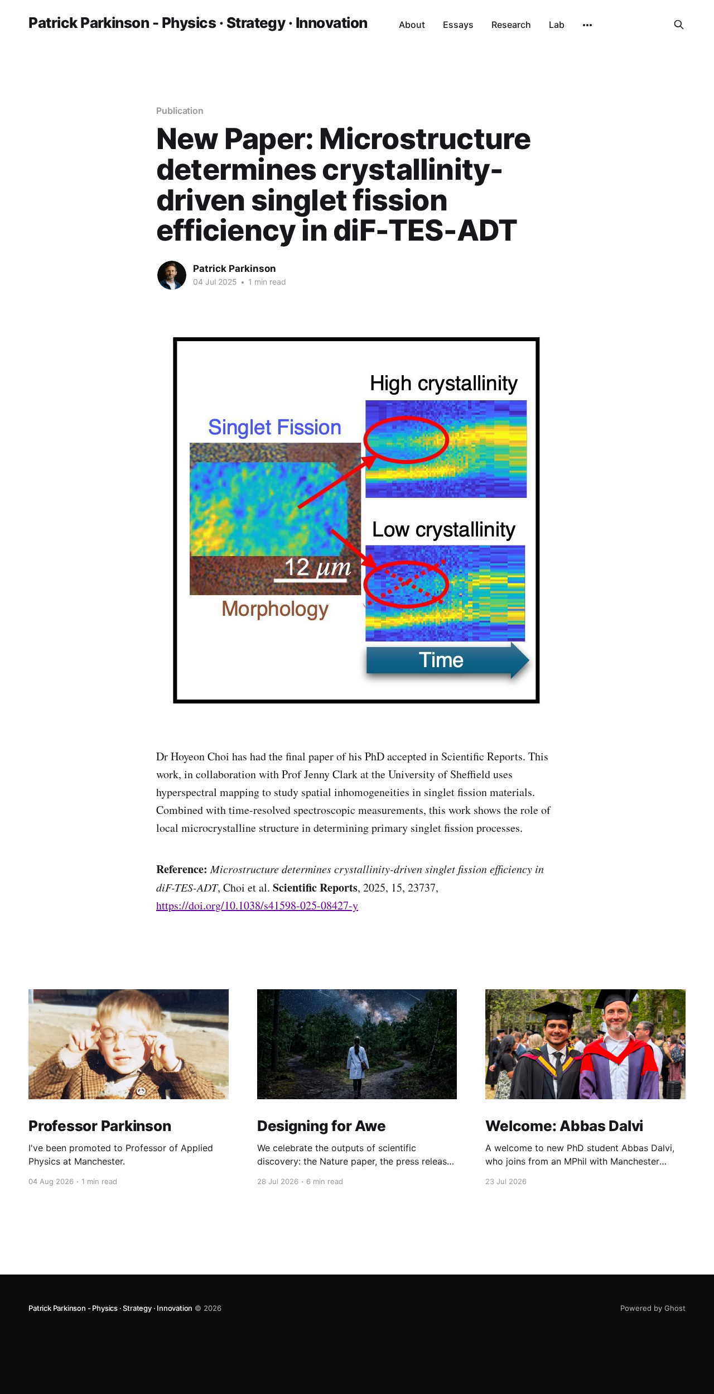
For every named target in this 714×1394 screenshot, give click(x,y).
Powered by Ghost (653, 1308)
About (412, 24)
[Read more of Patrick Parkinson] (171, 275)
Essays (458, 24)
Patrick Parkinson (234, 268)
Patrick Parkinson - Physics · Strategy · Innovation (197, 23)
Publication (180, 110)
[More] (587, 25)
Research (511, 24)
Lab (557, 24)
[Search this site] (679, 24)
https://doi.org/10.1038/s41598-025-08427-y (257, 905)
